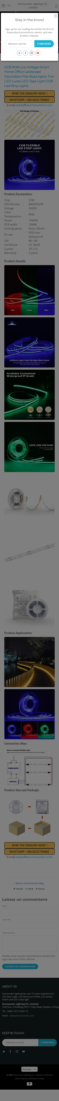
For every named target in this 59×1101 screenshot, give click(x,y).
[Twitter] (19, 52)
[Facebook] (25, 52)
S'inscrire (44, 43)
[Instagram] (31, 52)
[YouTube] (37, 52)
